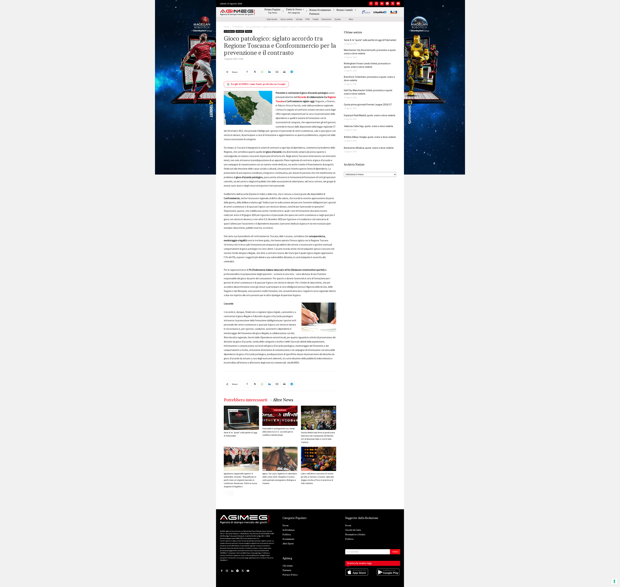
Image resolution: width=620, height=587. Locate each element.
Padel (315, 19)
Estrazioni (326, 19)
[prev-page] (226, 493)
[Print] (284, 72)
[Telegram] (387, 3)
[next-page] (231, 493)
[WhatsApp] (262, 72)
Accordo (302, 97)
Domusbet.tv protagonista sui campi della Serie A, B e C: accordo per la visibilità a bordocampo (278, 431)
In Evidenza (237, 26)
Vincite (299, 19)
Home (226, 26)
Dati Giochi (272, 19)
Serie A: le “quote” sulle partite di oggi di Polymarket (370, 40)
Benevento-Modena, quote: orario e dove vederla (368, 148)
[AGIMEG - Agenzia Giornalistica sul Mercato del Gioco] (237, 12)
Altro (351, 19)
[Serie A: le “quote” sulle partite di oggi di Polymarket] (241, 418)
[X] (393, 3)
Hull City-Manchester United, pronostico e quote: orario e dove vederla (368, 92)
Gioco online (286, 19)
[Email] (277, 72)
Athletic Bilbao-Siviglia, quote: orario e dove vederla (370, 137)
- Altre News (281, 400)
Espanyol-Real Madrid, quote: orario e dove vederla (369, 115)
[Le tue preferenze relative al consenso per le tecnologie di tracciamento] (614, 581)
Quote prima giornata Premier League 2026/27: (368, 104)
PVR (308, 19)
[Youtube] (398, 3)
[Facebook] (371, 3)
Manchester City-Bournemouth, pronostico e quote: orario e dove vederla (370, 52)
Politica (248, 31)
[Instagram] (376, 3)
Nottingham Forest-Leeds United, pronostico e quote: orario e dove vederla (367, 65)
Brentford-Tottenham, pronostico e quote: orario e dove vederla (369, 79)
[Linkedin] (382, 3)
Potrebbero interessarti (245, 400)
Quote (338, 19)
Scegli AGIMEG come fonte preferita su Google (258, 84)
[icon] (357, 575)
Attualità (240, 31)
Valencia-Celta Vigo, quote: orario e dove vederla (368, 126)
